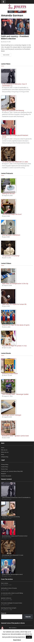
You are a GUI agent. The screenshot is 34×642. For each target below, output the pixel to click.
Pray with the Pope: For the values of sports (15, 325)
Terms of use (4, 469)
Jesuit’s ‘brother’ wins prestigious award (12, 574)
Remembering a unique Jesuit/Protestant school (15, 136)
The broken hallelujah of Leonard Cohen (11, 603)
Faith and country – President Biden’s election (15, 37)
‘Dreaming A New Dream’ (10, 373)
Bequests (3, 473)
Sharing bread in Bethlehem (11, 235)
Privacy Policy (4, 464)
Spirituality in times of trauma (9, 588)
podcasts (6, 20)
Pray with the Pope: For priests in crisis (14, 346)
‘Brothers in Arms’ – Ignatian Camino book (15, 436)
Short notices (4, 583)
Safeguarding (4, 456)
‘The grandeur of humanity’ (10, 256)
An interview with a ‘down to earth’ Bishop (12, 593)
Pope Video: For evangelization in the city (15, 283)
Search (3, 613)
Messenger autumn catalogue (11, 415)
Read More (17, 640)
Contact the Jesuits (6, 476)
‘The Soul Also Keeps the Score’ (12, 214)
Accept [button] (29, 637)
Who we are (4, 450)
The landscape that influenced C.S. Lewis (15, 162)
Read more (6, 55)
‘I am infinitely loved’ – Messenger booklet (15, 394)
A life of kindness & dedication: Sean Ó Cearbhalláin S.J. (14, 84)
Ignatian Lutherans (6, 598)
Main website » (13, 627)
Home (2, 447)
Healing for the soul (8, 193)
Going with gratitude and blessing (13, 110)
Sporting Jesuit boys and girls (8, 608)
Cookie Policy (4, 466)
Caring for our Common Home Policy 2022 (12, 471)
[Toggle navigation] (3, 1)
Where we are (4, 452)
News (2, 454)
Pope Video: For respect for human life (14, 304)
